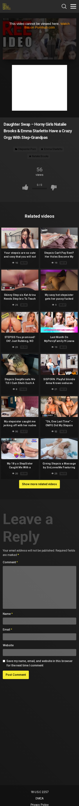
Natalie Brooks (40, 156)
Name (8, 614)
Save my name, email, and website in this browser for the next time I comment (39, 663)
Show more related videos (39, 484)
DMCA (39, 798)
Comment (10, 562)
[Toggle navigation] (73, 6)
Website (8, 645)
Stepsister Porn (27, 149)
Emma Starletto (53, 149)
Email (7, 629)
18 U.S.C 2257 (40, 792)
